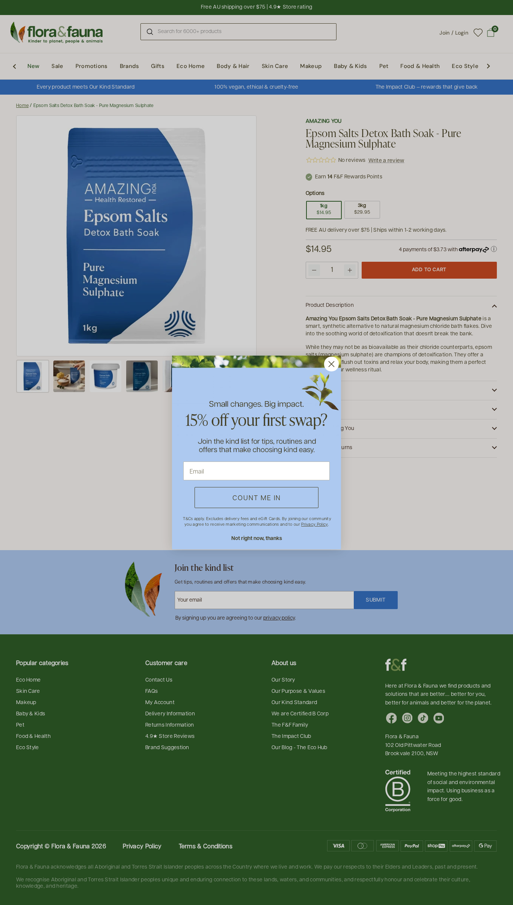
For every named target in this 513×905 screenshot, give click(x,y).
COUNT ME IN (256, 497)
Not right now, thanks (256, 537)
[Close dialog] (331, 364)
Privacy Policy (314, 524)
